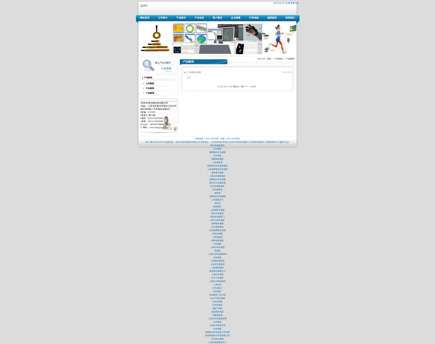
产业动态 (199, 17)
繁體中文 (295, 3)
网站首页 (145, 17)
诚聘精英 (272, 17)
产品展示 (181, 17)
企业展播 (235, 17)
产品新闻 (290, 59)
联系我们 (290, 17)
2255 (199, 72)
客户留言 (217, 17)
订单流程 (254, 17)
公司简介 (163, 17)
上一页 (240, 86)
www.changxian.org (159, 127)
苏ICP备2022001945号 (155, 142)
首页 (269, 59)
